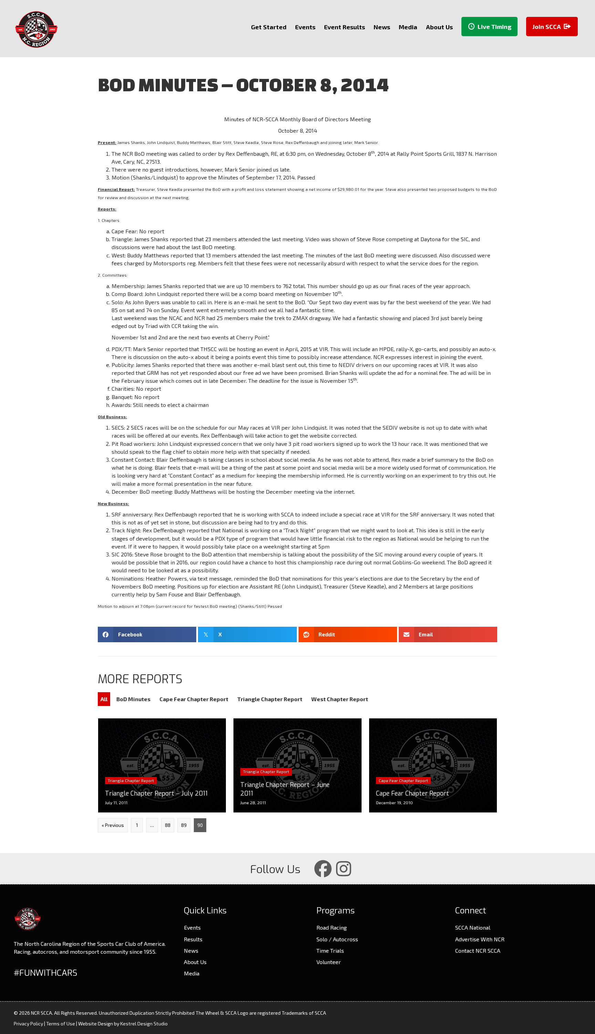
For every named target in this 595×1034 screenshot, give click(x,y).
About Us (195, 962)
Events (192, 927)
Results (193, 939)
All (104, 699)
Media (191, 973)
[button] (323, 868)
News (191, 950)
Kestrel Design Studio (144, 1023)
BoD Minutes (133, 699)
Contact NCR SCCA (477, 950)
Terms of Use (60, 1023)
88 (167, 825)
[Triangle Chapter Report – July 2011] (162, 765)
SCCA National (472, 927)
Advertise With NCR (479, 939)
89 (184, 825)
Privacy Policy (28, 1023)
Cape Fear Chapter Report (193, 699)
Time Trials (330, 950)
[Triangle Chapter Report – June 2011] (297, 765)
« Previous (113, 825)
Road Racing (331, 927)
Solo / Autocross (337, 939)
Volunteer (328, 962)
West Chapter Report (339, 699)
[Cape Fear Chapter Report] (433, 765)
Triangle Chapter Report (269, 699)
